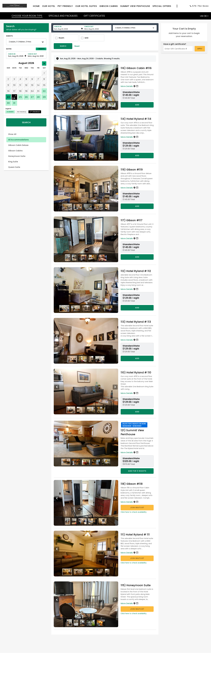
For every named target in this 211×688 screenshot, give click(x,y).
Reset (77, 46)
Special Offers (162, 6)
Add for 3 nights (137, 471)
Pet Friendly (65, 6)
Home (36, 6)
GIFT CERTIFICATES (94, 15)
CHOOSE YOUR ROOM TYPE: (27, 15)
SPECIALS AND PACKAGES (63, 15)
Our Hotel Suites (86, 6)
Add (137, 105)
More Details (127, 86)
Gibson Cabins (108, 6)
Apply (199, 48)
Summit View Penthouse (135, 6)
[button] (26, 41)
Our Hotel (48, 6)
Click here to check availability (134, 512)
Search (26, 122)
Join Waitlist (137, 507)
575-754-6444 (200, 6)
